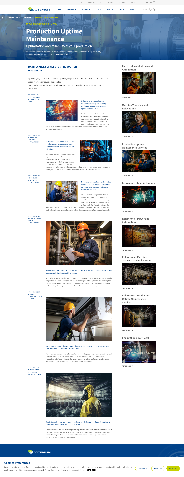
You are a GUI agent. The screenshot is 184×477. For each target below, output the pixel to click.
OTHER (132, 10)
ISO (101, 2)
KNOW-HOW (70, 10)
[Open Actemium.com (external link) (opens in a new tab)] (39, 452)
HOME (81, 2)
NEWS (120, 10)
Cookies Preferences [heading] (17, 462)
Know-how (27, 18)
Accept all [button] (173, 468)
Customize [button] (142, 468)
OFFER (97, 10)
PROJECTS (109, 10)
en (143, 10)
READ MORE (91, 470)
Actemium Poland (14, 18)
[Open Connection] (150, 9)
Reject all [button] (158, 468)
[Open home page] (39, 9)
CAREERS (110, 2)
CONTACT (134, 2)
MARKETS (85, 10)
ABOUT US (91, 2)
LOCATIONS (121, 2)
